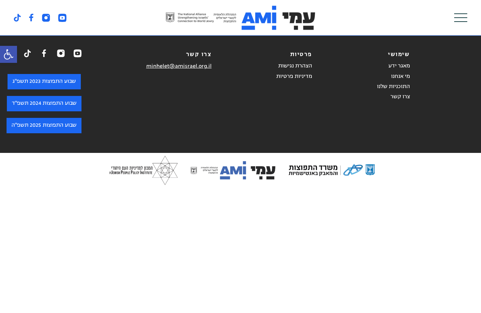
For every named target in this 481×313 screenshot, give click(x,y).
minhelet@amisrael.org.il (179, 66)
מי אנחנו (400, 76)
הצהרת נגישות (295, 66)
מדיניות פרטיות (294, 76)
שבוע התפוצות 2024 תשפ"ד (44, 103)
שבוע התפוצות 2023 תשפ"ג (44, 81)
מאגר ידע (399, 66)
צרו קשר (400, 97)
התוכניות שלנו (393, 86)
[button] (8, 54)
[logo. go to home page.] (240, 18)
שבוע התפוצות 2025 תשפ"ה (44, 125)
